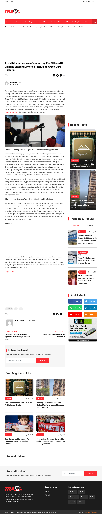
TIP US (13, 1)
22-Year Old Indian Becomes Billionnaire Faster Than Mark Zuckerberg (86, 279)
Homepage (9, 22)
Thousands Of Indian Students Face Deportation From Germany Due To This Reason (17, 337)
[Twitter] (90, 301)
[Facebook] (75, 301)
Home (6, 27)
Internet (37, 22)
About (6, 1)
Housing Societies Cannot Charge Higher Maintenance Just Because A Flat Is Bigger (50, 405)
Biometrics (9, 308)
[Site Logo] (12, 11)
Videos (87, 22)
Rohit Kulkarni (15, 82)
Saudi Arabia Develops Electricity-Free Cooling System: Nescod (86, 260)
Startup (60, 22)
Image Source (10, 271)
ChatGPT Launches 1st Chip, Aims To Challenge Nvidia (18, 404)
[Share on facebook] (54, 75)
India (91, 497)
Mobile (53, 22)
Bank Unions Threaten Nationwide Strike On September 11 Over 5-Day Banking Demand (50, 441)
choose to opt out (11, 112)
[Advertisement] (61, 10)
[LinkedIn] (90, 307)
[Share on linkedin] (61, 75)
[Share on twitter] (57, 75)
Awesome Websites (90, 512)
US (16, 308)
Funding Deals (77, 22)
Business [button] (14, 27)
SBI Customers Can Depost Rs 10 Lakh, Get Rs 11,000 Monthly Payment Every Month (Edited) (87, 239)
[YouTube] (75, 314)
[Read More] (19, 387)
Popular (90, 225)
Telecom (45, 22)
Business (19, 22)
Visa (21, 308)
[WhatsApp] (75, 307)
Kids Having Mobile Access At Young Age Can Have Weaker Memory (17, 441)
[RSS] (90, 314)
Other (67, 22)
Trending (76, 225)
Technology (28, 22)
